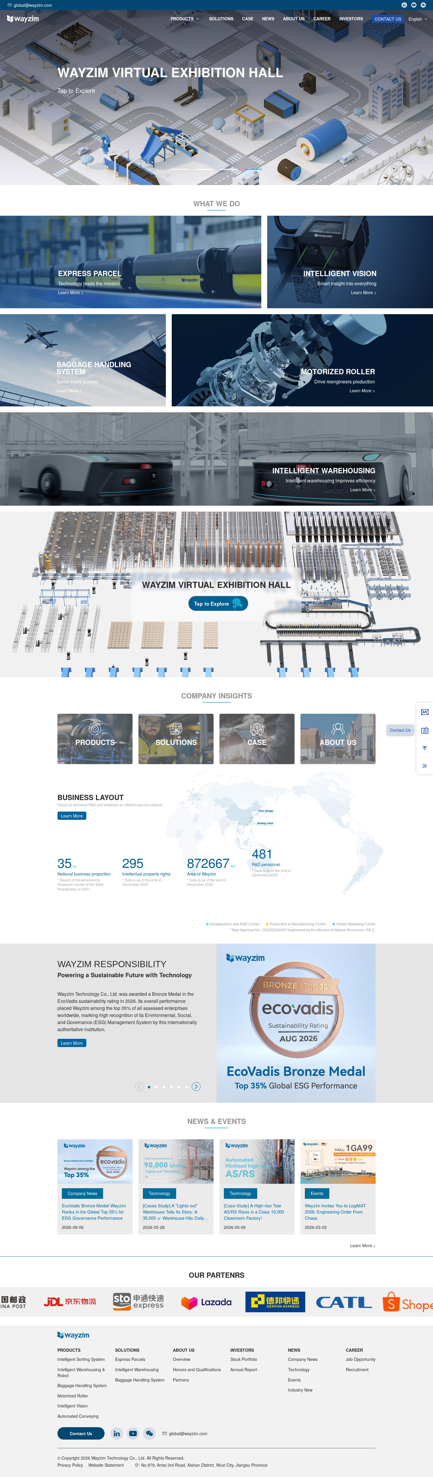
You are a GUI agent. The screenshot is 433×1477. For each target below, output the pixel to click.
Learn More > (70, 292)
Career (354, 1350)
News (294, 1350)
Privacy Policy (70, 1465)
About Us (183, 1350)
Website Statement (106, 1465)
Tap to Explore (211, 603)
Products (68, 1350)
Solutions (127, 1350)
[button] (179, 169)
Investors (242, 1350)
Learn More (72, 816)
